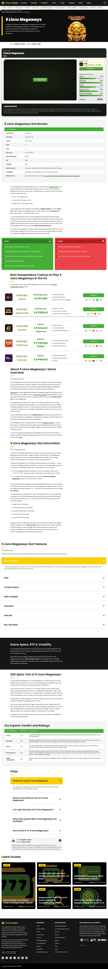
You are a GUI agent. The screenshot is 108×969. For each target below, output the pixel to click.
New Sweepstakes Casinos (62, 929)
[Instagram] (14, 958)
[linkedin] (60, 840)
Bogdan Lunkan (20, 44)
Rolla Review (22, 299)
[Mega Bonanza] (8, 311)
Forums (57, 934)
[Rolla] (8, 297)
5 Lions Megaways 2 (74, 176)
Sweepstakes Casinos (11, 12)
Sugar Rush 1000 (48, 176)
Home (3, 12)
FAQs (99, 8)
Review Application (42, 940)
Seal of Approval (41, 943)
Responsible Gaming (42, 952)
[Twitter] (3, 958)
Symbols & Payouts (47, 8)
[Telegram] (26, 958)
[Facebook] (7, 958)
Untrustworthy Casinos (61, 952)
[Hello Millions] (8, 343)
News (56, 946)
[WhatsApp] (22, 958)
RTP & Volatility (72, 8)
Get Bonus (93, 295)
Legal (56, 949)
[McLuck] (8, 328)
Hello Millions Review (22, 345)
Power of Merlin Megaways (61, 176)
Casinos (27, 8)
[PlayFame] (8, 358)
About (38, 926)
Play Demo (41, 80)
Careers (39, 946)
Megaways (13, 392)
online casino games (40, 395)
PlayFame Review (22, 360)
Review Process (41, 929)
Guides (57, 940)
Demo (4, 8)
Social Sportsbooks (60, 937)
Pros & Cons (19, 8)
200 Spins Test (83, 8)
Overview (35, 8)
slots (20, 437)
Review (10, 8)
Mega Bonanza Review (22, 313)
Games (57, 943)
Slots (19, 12)
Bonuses (57, 932)
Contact (39, 937)
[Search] (104, 3)
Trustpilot (82, 944)
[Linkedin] (10, 958)
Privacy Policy (40, 934)
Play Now (91, 68)
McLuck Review (22, 330)
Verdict (93, 8)
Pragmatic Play (54, 187)
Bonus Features (60, 8)
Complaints (40, 949)
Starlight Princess (48, 423)
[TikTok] (18, 958)
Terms (38, 932)
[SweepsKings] (10, 2)
